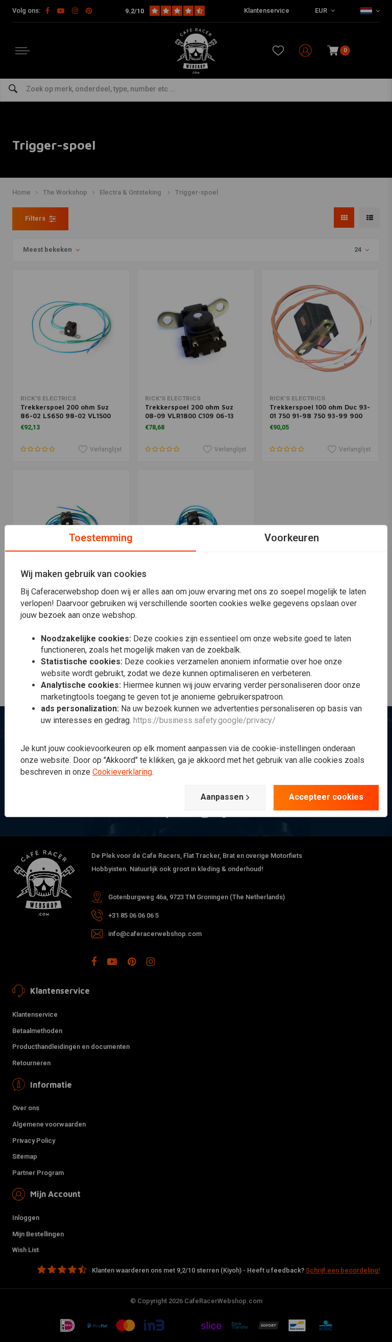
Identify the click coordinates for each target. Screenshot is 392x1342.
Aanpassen (222, 797)
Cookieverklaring (122, 772)
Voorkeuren (291, 538)
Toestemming (101, 538)
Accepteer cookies (326, 797)
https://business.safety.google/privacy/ (204, 720)
